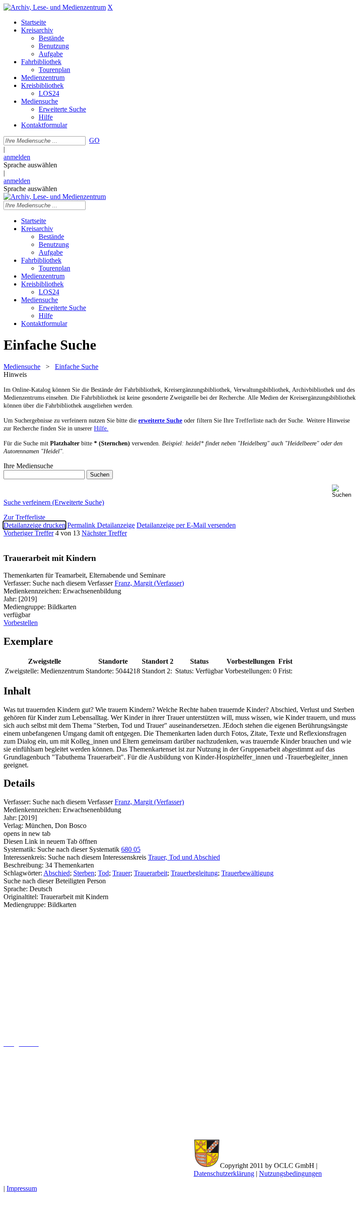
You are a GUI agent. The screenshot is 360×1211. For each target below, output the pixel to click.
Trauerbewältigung (247, 873)
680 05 (130, 849)
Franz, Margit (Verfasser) (149, 583)
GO (94, 140)
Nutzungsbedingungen (290, 1173)
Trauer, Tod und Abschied (184, 857)
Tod (103, 873)
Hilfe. (101, 428)
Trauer (121, 873)
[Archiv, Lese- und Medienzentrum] (55, 7)
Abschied (56, 873)
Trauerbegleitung (194, 873)
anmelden (17, 157)
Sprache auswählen (30, 165)
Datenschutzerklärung (224, 1173)
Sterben (83, 873)
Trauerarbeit (150, 873)
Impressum (22, 1188)
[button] (344, 491)
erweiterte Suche (160, 420)
